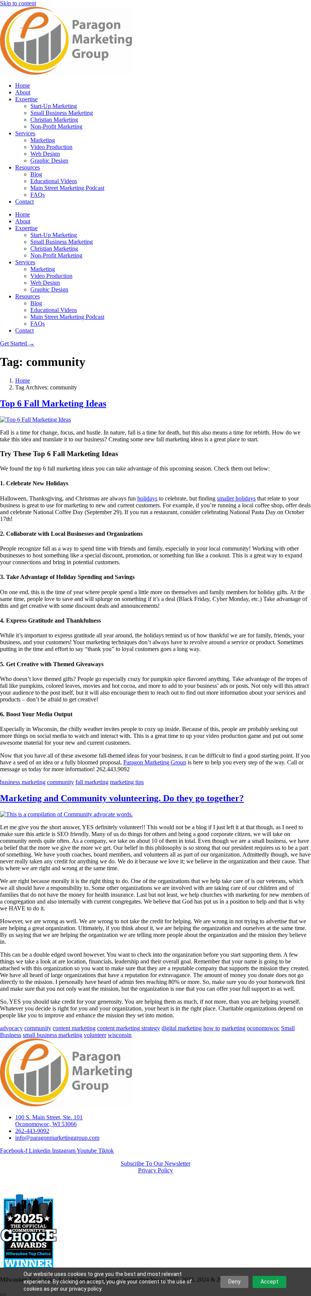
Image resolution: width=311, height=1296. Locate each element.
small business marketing (52, 1035)
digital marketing (182, 1028)
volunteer (95, 1035)
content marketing (74, 1028)
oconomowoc (263, 1028)
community (60, 782)
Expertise (26, 99)
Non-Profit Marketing (56, 126)
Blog (36, 174)
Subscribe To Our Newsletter (155, 1163)
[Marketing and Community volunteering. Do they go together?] (66, 814)
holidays (147, 498)
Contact (24, 201)
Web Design (45, 154)
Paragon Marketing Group (154, 762)
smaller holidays (236, 498)
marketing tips (127, 782)
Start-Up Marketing (53, 106)
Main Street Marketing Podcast (67, 188)
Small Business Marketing (61, 113)
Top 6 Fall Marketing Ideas (53, 403)
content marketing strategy (128, 1028)
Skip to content (18, 3)
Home (22, 85)
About (22, 92)
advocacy (11, 1028)
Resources (27, 167)
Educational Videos (53, 181)
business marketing (23, 782)
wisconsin (120, 1035)
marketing (233, 1028)
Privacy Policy (155, 1170)
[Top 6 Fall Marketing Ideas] (35, 419)
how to (211, 1028)
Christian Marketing (54, 119)
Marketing (42, 140)
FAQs (37, 194)
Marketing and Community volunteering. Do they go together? (122, 798)
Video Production (51, 147)
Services (25, 133)
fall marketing (91, 782)
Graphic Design (49, 160)
